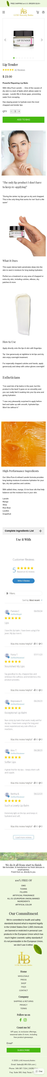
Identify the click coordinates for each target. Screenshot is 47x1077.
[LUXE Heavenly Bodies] (23, 12)
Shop (23, 983)
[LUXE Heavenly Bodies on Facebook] (20, 1021)
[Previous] (5, 40)
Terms (23, 1008)
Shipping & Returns (23, 1001)
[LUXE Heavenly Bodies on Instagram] (25, 1021)
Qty (5, 111)
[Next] (41, 40)
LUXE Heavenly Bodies (26, 1060)
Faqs (23, 987)
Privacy (23, 1005)
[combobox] (32, 600)
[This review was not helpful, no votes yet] (39, 643)
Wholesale (23, 976)
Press (23, 980)
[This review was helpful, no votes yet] (35, 643)
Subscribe (23, 1050)
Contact (23, 990)
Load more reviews (24, 837)
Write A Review (24, 580)
